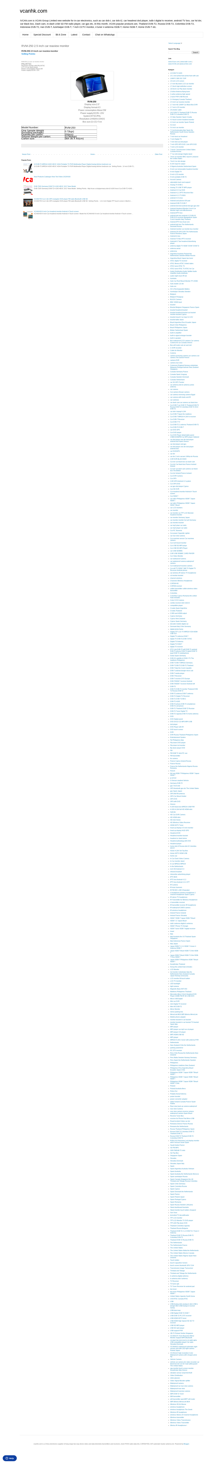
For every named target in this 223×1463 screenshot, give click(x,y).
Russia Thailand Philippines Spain (182, 1129)
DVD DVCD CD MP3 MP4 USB (181, 722)
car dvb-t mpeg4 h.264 (178, 411)
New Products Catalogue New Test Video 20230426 (52, 177)
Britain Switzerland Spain (179, 330)
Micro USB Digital (176, 999)
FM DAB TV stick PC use (178, 753)
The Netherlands (176, 1243)
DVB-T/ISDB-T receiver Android (181, 681)
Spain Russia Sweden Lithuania (181, 1205)
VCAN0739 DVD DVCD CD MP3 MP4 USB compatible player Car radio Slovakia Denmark (183, 1342)
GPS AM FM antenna (177, 794)
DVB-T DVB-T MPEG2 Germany (181, 663)
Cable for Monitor (176, 350)
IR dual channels (176, 887)
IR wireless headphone (178, 910)
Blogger (186, 1444)
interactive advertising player (180, 874)
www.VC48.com (173, 64)
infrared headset (176, 872)
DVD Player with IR (177, 727)
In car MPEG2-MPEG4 (178, 864)
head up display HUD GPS (179, 830)
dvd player (174, 724)
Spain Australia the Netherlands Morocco (184, 1174)
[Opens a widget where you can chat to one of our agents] (10, 1458)
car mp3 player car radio (178, 528)
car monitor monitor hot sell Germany (183, 520)
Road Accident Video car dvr (180, 1121)
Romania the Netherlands (179, 1126)
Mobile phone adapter (178, 1017)
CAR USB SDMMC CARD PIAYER (182, 553)
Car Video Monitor (176, 556)
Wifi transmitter (175, 1396)
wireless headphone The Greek (181, 1409)
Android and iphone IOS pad (180, 201)
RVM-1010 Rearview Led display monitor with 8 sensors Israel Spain (184, 1141)
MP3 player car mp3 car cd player (182, 1029)
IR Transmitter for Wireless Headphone (183, 900)
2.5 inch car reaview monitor (180, 102)
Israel (172, 931)
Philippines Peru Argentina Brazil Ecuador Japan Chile (181, 1069)
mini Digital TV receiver (178, 1004)
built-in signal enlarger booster (181, 335)
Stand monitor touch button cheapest (183, 1210)
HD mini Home (175, 820)
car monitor (174, 510)
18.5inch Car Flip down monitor (181, 89)
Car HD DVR (174, 489)
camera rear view (176, 363)
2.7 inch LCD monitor (177, 107)
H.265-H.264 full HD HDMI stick (181, 809)
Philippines (174, 1063)
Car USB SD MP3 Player (179, 548)
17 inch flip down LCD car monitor (182, 84)
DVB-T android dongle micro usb (181, 671)
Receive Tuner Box (177, 1116)
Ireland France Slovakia (178, 915)
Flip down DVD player (178, 743)
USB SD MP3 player (177, 1325)
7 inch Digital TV (176, 139)
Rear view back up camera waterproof (183, 1106)
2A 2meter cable (176, 110)
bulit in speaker (175, 338)
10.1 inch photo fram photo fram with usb (184, 76)
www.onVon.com (186, 64)
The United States (176, 1248)
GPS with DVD (175, 801)
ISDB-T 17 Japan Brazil (178, 921)
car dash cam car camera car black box (184, 402)
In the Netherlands (176, 866)
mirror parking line (176, 1012)
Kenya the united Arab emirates (181, 967)
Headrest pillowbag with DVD (180, 841)
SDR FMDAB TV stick (177, 1150)
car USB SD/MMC (176, 551)
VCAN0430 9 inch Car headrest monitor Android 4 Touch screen (56, 211)
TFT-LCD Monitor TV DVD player (181, 1220)
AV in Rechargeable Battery (180, 289)
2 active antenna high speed (180, 94)
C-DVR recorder (176, 348)
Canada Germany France (179, 372)
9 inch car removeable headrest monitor (184, 169)
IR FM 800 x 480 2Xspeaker (180, 890)
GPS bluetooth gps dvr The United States (184, 788)
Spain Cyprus (175, 1189)
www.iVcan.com (173, 62)
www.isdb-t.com (186, 62)
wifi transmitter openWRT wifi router (182, 1399)
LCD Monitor (174, 969)
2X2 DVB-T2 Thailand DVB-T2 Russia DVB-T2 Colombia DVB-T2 (183, 113)
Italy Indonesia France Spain (180, 941)
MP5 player (174, 1037)
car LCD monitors (176, 508)
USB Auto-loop (175, 1310)
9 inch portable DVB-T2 (178, 177)
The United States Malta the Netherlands (184, 1250)
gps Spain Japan (176, 791)
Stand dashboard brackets (179, 1207)
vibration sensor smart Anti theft (181, 1373)
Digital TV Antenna (176, 641)
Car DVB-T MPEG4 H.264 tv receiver (183, 417)
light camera (174, 986)
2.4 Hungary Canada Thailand (181, 99)
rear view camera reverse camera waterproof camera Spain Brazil (182, 1112)
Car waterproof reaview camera (181, 566)
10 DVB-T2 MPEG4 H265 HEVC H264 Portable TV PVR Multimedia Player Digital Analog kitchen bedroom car (72, 164)
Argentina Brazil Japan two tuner (181, 258)
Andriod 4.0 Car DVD (177, 190)
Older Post (158, 154)
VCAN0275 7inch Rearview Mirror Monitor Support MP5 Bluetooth (182, 1337)
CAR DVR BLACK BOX (178, 459)
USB (171, 1301)
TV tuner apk (174, 1284)
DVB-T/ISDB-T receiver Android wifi (182, 684)
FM (171, 750)
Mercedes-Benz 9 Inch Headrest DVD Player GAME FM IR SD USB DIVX (183, 995)
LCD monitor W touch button (180, 978)
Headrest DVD (175, 833)
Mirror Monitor (175, 1009)
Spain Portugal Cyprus (178, 1199)
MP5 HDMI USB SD (177, 1035)
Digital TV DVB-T (176, 644)
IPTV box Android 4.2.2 (178, 879)
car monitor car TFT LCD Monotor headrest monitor (182, 514)
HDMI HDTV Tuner (176, 825)
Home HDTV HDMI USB (178, 853)
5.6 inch (173, 125)
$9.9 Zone (61, 34)
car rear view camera (177, 536)
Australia (173, 278)
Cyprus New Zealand (177, 619)
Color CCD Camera (177, 600)
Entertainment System (178, 737)
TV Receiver (174, 1281)
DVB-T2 (173, 686)
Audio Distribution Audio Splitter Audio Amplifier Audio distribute (183, 272)
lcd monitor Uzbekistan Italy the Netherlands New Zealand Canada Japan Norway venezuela (182, 974)
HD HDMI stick (175, 817)
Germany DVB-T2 (176, 783)
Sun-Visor (173, 1213)
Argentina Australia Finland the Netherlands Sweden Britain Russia (182, 254)
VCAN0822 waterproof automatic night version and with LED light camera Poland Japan (183, 1348)
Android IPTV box (176, 213)
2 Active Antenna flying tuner (180, 91)
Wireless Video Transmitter (179, 1423)
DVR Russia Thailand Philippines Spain (184, 735)
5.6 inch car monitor (177, 127)
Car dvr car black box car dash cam (182, 462)
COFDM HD (174, 583)
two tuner (173, 1289)
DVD (172, 716)
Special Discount (42, 34)
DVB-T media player (177, 673)
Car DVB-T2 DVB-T (177, 427)
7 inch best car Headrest (178, 136)
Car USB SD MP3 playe (178, 545)
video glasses (175, 1378)
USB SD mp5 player (177, 1328)
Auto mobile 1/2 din (177, 284)
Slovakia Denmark (176, 1161)
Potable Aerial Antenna (178, 1094)
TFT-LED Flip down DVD (178, 1223)
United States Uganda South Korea (182, 1296)
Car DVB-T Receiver (177, 419)
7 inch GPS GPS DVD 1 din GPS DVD (183, 144)
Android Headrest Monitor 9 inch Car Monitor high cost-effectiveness (183, 209)
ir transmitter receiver (177, 902)
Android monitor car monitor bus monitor (184, 229)
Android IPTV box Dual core (180, 222)
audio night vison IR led (178, 276)
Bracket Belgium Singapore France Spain (184, 307)
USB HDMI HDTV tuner (178, 1318)
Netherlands (174, 1042)
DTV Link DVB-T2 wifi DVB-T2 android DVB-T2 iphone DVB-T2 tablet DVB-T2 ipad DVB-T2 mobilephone (183, 651)
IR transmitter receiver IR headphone (183, 905)
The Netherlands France (178, 1245)
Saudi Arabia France (177, 1145)
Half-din (173, 812)
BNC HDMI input (176, 302)
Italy (171, 934)
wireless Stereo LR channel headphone (184, 1415)
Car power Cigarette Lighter (180, 533)
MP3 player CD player (178, 1032)
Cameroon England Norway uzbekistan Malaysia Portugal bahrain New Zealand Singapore (184, 367)
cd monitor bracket (176, 575)
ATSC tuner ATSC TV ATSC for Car (182, 269)
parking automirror (176, 1048)
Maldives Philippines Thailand (180, 992)
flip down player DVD (177, 748)
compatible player (176, 605)
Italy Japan (174, 944)
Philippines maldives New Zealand (182, 1065)
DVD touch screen (176, 729)
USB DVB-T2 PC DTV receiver (181, 1316)
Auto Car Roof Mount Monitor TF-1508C (184, 281)
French (172, 771)
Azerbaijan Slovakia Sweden (180, 291)
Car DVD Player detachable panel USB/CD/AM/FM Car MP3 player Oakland (184, 436)
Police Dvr (173, 1091)
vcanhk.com (33, 11)
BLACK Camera (175, 299)
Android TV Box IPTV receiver (180, 239)
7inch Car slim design (177, 161)
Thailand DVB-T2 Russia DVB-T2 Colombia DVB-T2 (182, 1236)
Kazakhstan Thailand (177, 964)
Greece (172, 804)
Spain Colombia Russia (178, 1186)
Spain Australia (175, 1171)
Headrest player (175, 844)
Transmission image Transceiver (181, 1268)
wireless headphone (177, 1407)
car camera (174, 389)
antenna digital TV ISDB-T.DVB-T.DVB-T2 (184, 246)
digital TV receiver (176, 647)
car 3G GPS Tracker (177, 382)
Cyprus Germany (176, 616)
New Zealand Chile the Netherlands (182, 1045)
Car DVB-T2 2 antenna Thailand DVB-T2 (184, 425)
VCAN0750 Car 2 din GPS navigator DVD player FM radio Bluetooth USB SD (61, 199)
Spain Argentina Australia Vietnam (182, 1169)
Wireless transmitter (177, 1417)
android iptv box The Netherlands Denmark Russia (182, 225)
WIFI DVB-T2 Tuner (177, 1394)
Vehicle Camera (175, 1359)
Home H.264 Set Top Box (179, 851)
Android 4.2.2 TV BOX (178, 195)
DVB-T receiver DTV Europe (180, 679)
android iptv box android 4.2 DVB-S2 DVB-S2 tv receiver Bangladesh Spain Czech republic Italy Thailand (183, 217)
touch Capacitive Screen (178, 1263)
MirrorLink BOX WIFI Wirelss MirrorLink (183, 1014)
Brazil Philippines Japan (178, 327)
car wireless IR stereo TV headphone (183, 573)
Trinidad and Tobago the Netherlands (183, 1273)
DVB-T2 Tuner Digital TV (179, 711)
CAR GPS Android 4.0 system (180, 481)
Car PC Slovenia (176, 530)
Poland (172, 1086)
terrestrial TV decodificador (179, 1215)
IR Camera (174, 885)
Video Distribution (176, 1375)
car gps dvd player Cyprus (179, 486)
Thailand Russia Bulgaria (179, 1228)
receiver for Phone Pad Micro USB (182, 1118)
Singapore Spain (176, 1155)
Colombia (173, 593)
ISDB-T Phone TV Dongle (179, 926)
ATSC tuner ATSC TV (177, 266)
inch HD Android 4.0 (177, 869)
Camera (173, 353)
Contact (86, 34)
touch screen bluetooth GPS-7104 (182, 1265)
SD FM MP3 (174, 1148)
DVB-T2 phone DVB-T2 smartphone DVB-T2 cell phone (182, 705)
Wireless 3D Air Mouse (178, 1404)
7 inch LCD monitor (177, 147)
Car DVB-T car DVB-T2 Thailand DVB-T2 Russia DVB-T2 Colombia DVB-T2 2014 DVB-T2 (184, 407)
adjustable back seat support (180, 182)
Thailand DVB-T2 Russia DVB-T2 (182, 1240)
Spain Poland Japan (177, 1197)
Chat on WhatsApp (105, 34)
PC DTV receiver (176, 1050)
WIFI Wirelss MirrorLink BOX (180, 1402)
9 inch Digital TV (176, 172)
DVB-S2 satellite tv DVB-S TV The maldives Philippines (182, 659)
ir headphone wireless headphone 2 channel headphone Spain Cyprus (183, 893)
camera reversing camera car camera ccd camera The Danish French (184, 356)
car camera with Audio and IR (180, 397)
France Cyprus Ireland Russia (180, 761)
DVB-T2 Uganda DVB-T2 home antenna (184, 714)
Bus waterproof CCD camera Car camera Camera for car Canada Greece (184, 341)
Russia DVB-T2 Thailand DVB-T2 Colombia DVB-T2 (182, 1137)
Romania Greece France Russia (181, 1124)
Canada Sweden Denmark (179, 377)
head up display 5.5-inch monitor (181, 828)
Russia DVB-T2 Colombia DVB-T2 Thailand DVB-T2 (182, 1132)
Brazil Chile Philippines (178, 325)
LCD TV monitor (175, 981)
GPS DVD (173, 799)
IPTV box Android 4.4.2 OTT (180, 882)
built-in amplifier (175, 333)
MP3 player (174, 1027)
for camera (174, 758)
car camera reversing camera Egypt (182, 395)
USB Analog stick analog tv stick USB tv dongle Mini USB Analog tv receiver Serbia (184, 1306)
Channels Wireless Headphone (181, 581)
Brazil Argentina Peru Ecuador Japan (183, 322)
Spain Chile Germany (177, 1184)
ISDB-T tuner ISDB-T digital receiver (182, 929)
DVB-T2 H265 (175, 701)
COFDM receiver (176, 586)
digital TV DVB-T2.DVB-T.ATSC (181, 639)
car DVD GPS (175, 430)
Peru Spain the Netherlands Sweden (183, 1060)
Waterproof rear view (177, 1388)
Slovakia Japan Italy (177, 1163)
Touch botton (174, 1260)
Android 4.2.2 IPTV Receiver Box (181, 193)
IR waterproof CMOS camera (180, 908)
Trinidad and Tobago (177, 1271)
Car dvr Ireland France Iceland (181, 473)
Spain (172, 1166)
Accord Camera (175, 179)
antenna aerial (175, 248)
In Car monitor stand (177, 861)
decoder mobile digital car (179, 624)
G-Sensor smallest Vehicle (179, 780)
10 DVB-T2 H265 (176, 73)
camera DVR (174, 360)
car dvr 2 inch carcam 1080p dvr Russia (184, 456)
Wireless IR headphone (178, 1412)
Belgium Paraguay (176, 297)
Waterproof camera (177, 1383)
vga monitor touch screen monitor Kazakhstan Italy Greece (182, 1369)
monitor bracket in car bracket (180, 1020)
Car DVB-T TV (175, 422)
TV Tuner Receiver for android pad (182, 1286)
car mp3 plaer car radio (178, 525)
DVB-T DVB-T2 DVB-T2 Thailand (181, 665)
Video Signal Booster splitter (180, 1381)
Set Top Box (174, 1153)
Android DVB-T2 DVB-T (178, 203)
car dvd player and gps (178, 444)
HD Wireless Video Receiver (180, 822)
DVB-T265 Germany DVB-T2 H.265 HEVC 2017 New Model (55, 186)
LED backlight (175, 984)
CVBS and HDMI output (178, 613)
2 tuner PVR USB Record (179, 97)
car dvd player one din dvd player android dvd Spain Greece (182, 440)
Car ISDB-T (174, 496)
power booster (175, 1096)
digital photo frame (176, 629)
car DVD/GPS (175, 451)
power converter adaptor (178, 1099)
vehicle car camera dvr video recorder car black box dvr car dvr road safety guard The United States (184, 1364)
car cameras (174, 400)
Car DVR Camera (176, 476)
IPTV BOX (173, 877)
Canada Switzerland (177, 380)
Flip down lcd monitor (177, 745)
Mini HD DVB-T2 (176, 1006)
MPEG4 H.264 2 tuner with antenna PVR (184, 1040)
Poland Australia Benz (178, 1088)
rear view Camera (176, 1109)
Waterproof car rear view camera (181, 1386)
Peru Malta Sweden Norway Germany (183, 1057)
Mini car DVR (175, 1001)
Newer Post (26, 154)
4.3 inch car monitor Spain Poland (182, 122)
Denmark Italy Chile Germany (180, 626)
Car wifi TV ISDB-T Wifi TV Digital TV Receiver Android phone (183, 569)
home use (173, 856)
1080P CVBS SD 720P (178, 78)
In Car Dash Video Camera (179, 858)
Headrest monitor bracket (179, 836)
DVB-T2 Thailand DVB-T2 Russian (182, 708)
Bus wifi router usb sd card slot (181, 345)
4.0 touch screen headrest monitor (182, 120)
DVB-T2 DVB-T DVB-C (178, 699)
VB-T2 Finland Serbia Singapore (181, 1333)
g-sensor (173, 778)
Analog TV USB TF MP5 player (181, 187)
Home (25, 34)
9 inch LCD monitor (177, 174)
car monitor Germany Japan (180, 517)
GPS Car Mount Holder (178, 796)
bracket (172, 305)
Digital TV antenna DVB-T (179, 636)
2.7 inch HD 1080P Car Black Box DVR (184, 105)
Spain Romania (175, 1202)
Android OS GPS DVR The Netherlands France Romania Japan (184, 232)
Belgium (173, 294)
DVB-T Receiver (176, 676)
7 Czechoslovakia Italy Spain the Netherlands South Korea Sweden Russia (182, 132)
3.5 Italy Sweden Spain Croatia (181, 117)
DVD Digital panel (176, 719)
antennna (173, 251)
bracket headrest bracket (179, 310)
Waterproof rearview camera (180, 1391)
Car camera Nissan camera (179, 392)
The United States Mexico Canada (182, 1253)
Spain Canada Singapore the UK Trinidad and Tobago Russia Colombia (183, 1180)
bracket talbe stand (177, 320)
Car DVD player (175, 432)
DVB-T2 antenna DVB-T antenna (181, 693)
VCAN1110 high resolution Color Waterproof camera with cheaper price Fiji (183, 1355)
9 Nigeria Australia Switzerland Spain (183, 166)
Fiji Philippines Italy (177, 740)
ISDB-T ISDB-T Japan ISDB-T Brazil (182, 918)
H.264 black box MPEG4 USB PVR (182, 807)
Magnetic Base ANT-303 (178, 989)
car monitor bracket (177, 523)
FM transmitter (175, 756)
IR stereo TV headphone (178, 897)
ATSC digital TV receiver (178, 261)
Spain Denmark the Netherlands (181, 1192)
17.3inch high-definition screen (181, 86)
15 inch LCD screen (177, 81)
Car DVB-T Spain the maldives (181, 414)
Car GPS (173, 478)
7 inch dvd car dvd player (179, 142)
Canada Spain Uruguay (178, 374)
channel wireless (176, 578)
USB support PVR (176, 1330)
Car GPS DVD (175, 484)
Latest (74, 34)
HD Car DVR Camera (177, 815)
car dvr (172, 454)
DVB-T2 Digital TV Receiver (180, 696)
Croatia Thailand (176, 611)
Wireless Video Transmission (180, 1420)
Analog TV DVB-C (176, 185)
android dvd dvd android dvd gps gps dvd (184, 206)
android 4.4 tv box (176, 198)
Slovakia (173, 1158)
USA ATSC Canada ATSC (179, 1299)
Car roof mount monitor (178, 543)
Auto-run (173, 286)
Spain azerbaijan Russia (179, 1176)
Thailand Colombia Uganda (180, 1226)
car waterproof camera (178, 559)
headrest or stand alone (178, 838)
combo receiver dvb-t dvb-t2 (180, 603)
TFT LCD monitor (176, 1218)
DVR (172, 732)
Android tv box (175, 236)
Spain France (175, 1194)
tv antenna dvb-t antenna (179, 1278)
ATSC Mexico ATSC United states (181, 263)
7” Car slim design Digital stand (181, 154)
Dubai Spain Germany (178, 656)
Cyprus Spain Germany (178, 621)
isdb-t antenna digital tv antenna (181, 923)
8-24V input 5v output (177, 164)
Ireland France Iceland (178, 913)
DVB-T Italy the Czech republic (181, 668)
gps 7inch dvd (175, 786)
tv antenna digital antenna (179, 1276)
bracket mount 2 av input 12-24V (181, 317)
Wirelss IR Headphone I (178, 1425)
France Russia (175, 764)
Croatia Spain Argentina (178, 608)
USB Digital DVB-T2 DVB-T (179, 1313)
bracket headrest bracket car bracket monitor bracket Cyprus (183, 313)
